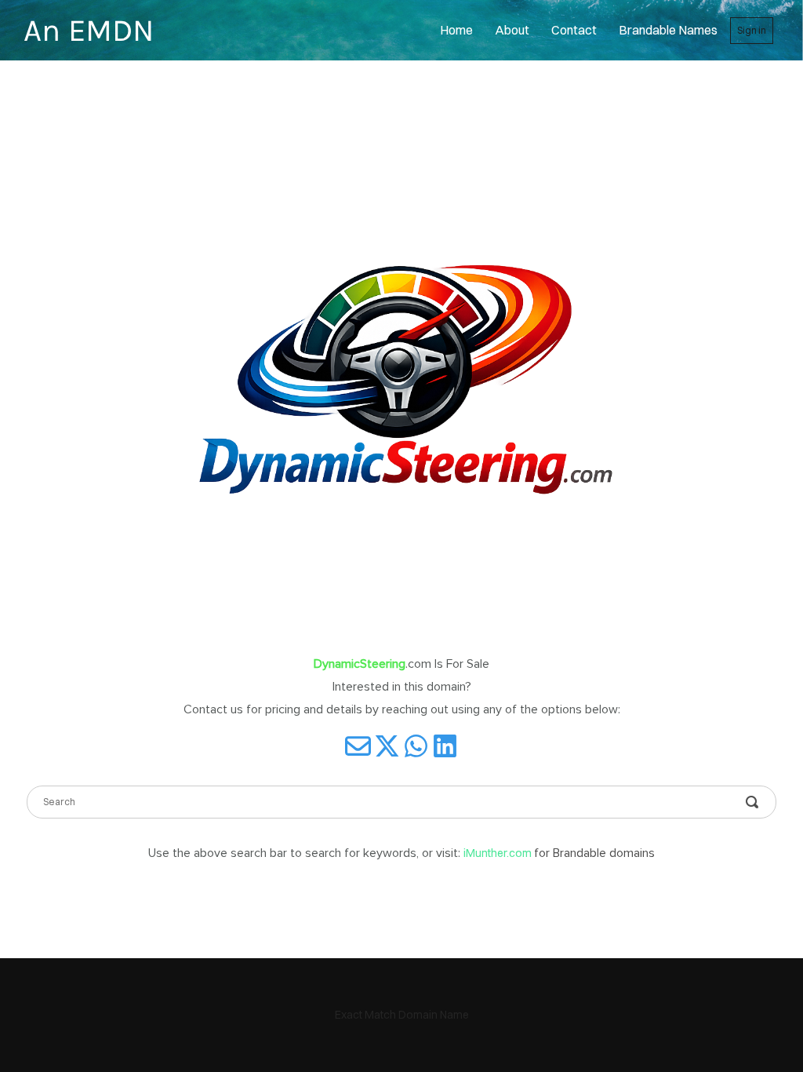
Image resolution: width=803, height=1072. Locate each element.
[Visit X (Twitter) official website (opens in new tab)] (387, 746)
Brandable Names (668, 30)
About (512, 30)
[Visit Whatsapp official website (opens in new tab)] (416, 746)
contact (574, 30)
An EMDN (89, 30)
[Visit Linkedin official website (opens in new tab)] (445, 746)
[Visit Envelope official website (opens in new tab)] (358, 746)
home (456, 30)
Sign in (751, 30)
